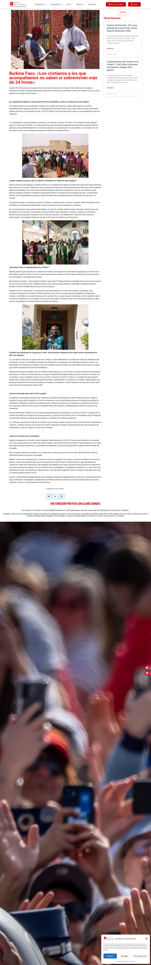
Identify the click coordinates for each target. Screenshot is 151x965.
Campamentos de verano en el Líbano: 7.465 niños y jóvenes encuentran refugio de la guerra (122, 65)
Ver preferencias (140, 956)
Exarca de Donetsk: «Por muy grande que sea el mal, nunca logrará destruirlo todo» (122, 28)
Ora (68, 4)
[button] (146, 939)
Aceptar (110, 956)
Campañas (55, 4)
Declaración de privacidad (123, 961)
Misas (79, 4)
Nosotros (39, 4)
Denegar (124, 956)
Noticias (92, 4)
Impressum (132, 961)
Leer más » (110, 48)
